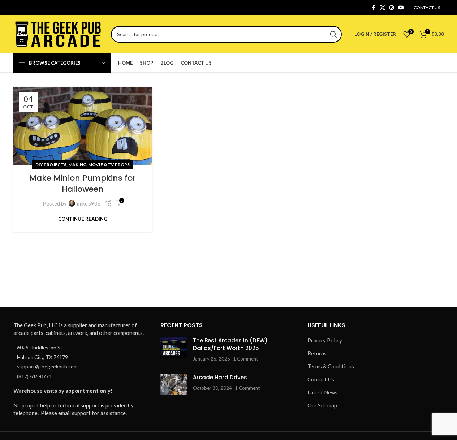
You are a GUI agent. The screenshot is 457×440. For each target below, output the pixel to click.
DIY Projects (50, 164)
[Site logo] (58, 33)
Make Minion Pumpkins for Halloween (82, 183)
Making (77, 164)
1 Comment (245, 359)
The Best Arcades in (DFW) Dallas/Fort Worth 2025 (230, 344)
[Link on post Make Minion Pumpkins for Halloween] (82, 126)
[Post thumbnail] (173, 349)
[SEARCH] (333, 34)
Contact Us (320, 379)
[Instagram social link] (391, 8)
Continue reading (82, 219)
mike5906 (89, 203)
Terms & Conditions (330, 366)
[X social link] (382, 8)
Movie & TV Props (109, 164)
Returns (317, 353)
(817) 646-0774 (34, 376)
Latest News (322, 392)
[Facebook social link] (373, 8)
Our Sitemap (322, 405)
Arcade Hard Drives (220, 377)
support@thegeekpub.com (47, 366)
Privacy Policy (324, 340)
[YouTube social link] (401, 8)
